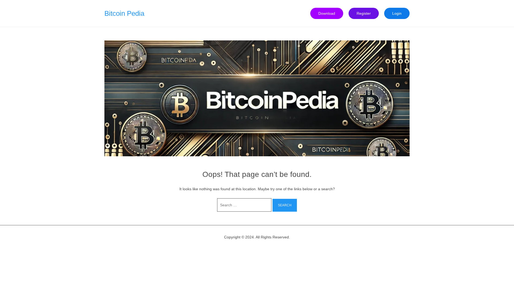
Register (364, 13)
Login (397, 13)
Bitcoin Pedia (124, 13)
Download (326, 13)
